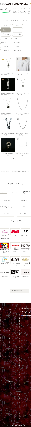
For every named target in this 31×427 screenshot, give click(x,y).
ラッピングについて (9, 352)
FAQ (10, 381)
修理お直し (9, 331)
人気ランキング (14, 171)
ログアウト (0, 347)
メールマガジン (9, 365)
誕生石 (9, 343)
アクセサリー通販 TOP (5, 171)
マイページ (0, 331)
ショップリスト (19, 394)
